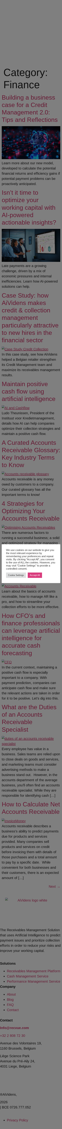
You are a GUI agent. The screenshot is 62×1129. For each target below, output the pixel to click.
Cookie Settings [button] (16, 575)
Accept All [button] (35, 575)
